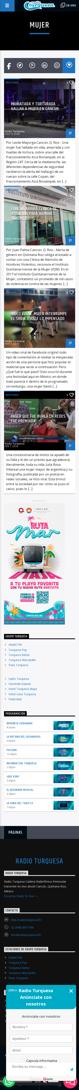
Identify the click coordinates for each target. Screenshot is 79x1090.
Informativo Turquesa (22, 763)
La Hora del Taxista (20, 803)
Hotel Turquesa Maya (23, 689)
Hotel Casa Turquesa (22, 694)
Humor (11, 292)
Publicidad (15, 699)
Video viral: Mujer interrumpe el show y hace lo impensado (39, 316)
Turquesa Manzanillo (22, 660)
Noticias (12, 82)
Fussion (12, 750)
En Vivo (71, 5)
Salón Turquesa (19, 679)
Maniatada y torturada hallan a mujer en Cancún (35, 106)
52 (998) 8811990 (22, 927)
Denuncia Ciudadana (20, 723)
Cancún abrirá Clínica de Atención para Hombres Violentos (34, 213)
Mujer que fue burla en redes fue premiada (38, 419)
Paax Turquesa (18, 665)
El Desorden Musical (20, 789)
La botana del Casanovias (24, 736)
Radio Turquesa (15, 131)
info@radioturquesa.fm (26, 935)
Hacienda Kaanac (20, 684)
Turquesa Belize (19, 655)
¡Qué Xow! (13, 776)
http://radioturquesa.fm (26, 920)
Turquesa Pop (18, 650)
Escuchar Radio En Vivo (19, 896)
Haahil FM (15, 644)
